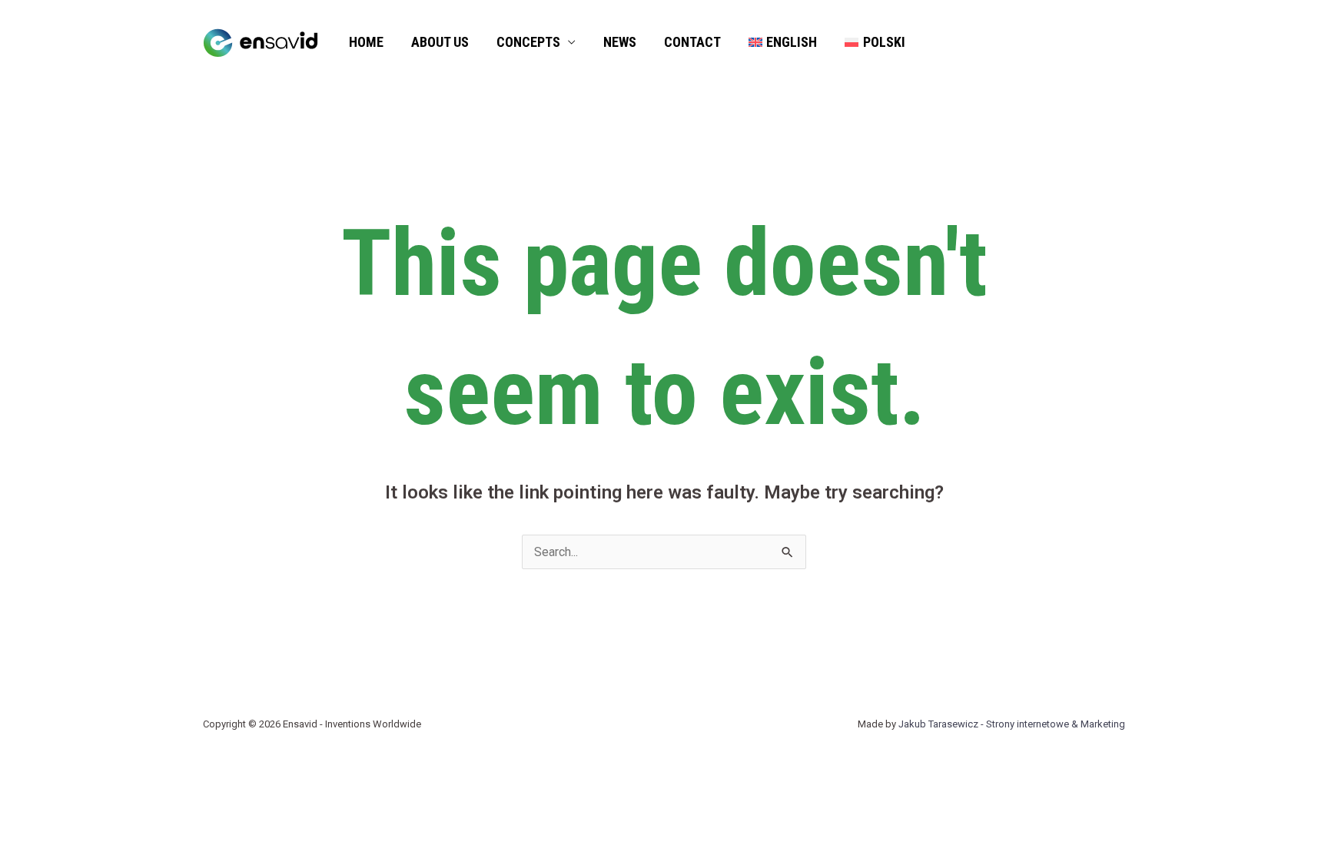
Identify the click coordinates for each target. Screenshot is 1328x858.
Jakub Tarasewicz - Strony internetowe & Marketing (1011, 724)
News (619, 42)
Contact (692, 42)
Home (366, 42)
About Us (440, 42)
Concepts (528, 42)
